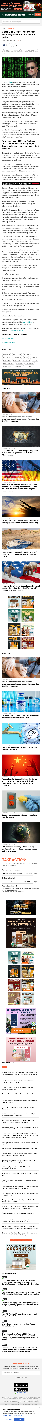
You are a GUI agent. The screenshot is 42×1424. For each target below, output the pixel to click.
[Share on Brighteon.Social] (4, 45)
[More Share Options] (17, 45)
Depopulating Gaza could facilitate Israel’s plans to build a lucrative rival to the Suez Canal (19, 554)
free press (27, 50)
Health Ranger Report (9, 1273)
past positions (27, 322)
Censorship (28, 49)
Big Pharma (10, 29)
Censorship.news (16, 331)
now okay (8, 82)
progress (13, 51)
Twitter (4, 53)
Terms (10, 1398)
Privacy (6, 1398)
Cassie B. (12, 414)
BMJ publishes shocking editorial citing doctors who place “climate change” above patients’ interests (19, 849)
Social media (27, 51)
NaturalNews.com (8, 343)
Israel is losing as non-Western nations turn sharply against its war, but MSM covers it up (20, 521)
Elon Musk (21, 50)
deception (9, 50)
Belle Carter (12, 482)
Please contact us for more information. (13, 891)
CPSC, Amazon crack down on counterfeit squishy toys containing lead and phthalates (19, 1114)
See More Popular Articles (21, 1240)
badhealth (8, 49)
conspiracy (34, 49)
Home (3, 29)
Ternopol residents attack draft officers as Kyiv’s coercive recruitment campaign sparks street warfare (20, 1207)
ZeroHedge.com (8, 339)
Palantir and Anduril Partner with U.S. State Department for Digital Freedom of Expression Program (20, 1187)
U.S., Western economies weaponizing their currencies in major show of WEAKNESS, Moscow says (20, 453)
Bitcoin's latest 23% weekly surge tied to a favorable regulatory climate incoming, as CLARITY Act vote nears (20, 1227)
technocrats (34, 51)
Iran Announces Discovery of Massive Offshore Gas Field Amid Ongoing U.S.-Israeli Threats (20, 1154)
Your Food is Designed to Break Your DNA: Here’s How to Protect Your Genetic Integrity (20, 1161)
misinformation (6, 51)
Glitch (32, 50)
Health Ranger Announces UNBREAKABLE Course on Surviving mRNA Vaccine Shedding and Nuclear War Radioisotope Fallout (20, 1304)
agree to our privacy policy (12, 1415)
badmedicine (15, 49)
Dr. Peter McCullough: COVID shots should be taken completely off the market (20, 717)
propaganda (20, 51)
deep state (15, 50)
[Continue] (38, 1373)
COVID (3, 50)
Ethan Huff (12, 40)
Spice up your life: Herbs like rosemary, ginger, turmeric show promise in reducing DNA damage (19, 1233)
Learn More (8, 1419)
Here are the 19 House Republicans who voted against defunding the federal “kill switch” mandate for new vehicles (21, 588)
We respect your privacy (21, 1377)
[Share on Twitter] (13, 45)
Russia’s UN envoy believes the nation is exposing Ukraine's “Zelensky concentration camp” (18, 1121)
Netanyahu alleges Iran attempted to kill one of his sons (20, 1148)
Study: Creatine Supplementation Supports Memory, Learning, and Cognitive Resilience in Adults (18, 1220)
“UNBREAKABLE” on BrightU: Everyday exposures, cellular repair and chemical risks (18, 1214)
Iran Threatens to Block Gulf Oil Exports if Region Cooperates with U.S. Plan (18, 1081)
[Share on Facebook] (8, 45)
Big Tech (21, 49)
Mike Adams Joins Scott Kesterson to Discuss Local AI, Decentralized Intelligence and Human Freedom (21, 1293)
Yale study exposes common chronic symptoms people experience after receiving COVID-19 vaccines (20, 419)
